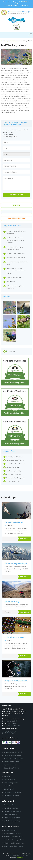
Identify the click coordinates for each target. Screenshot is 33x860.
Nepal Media (20, 857)
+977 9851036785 (24, 2)
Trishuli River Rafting (10, 805)
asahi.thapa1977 (12, 721)
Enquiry (16, 205)
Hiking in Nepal (9, 789)
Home (3, 41)
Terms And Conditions (14, 855)
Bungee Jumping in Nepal (16, 681)
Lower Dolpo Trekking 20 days (13, 758)
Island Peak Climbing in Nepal (13, 846)
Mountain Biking (12, 602)
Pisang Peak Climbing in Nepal (14, 840)
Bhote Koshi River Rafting (12, 821)
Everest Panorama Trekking (15, 460)
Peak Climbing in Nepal (11, 783)
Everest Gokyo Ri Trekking (14, 457)
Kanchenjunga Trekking (13, 471)
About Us (7, 776)
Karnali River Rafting (10, 814)
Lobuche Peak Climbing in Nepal (14, 843)
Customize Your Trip (16, 218)
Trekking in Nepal (9, 779)
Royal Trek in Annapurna (12, 765)
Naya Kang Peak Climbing (12, 833)
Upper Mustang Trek (13, 481)
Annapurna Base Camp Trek (15, 478)
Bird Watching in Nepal (11, 795)
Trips (7, 41)
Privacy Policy (24, 855)
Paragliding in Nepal (14, 522)
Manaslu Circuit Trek (12, 467)
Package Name (8, 134)
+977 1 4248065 (12, 723)
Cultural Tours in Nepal (15, 637)
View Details (24, 538)
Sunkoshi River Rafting (11, 808)
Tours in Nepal (14, 41)
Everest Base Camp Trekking (15, 464)
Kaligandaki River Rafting (12, 817)
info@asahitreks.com (13, 725)
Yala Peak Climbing (10, 830)
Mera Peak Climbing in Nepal (13, 836)
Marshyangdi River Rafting (12, 811)
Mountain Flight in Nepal (16, 564)
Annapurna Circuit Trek (13, 474)
